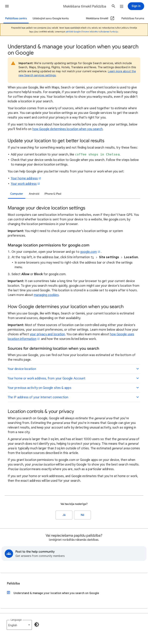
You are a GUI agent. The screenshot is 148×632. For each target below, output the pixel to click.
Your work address (24, 184)
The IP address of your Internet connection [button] (38, 397)
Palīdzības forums (132, 18)
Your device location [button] (22, 369)
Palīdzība (13, 583)
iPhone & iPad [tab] (52, 193)
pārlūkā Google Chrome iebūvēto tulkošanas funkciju (92, 31)
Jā (64, 515)
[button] (7, 6)
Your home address (24, 178)
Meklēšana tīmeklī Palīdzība (84, 6)
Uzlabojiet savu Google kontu (51, 18)
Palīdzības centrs (16, 18)
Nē (82, 515)
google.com (88, 252)
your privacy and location (47, 334)
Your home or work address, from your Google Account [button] (46, 378)
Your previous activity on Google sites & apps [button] (39, 388)
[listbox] (19, 625)
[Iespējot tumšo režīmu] (36, 624)
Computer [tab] (16, 193)
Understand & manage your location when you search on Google (56, 593)
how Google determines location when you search (67, 129)
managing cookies (46, 295)
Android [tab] (34, 193)
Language (16, 619)
